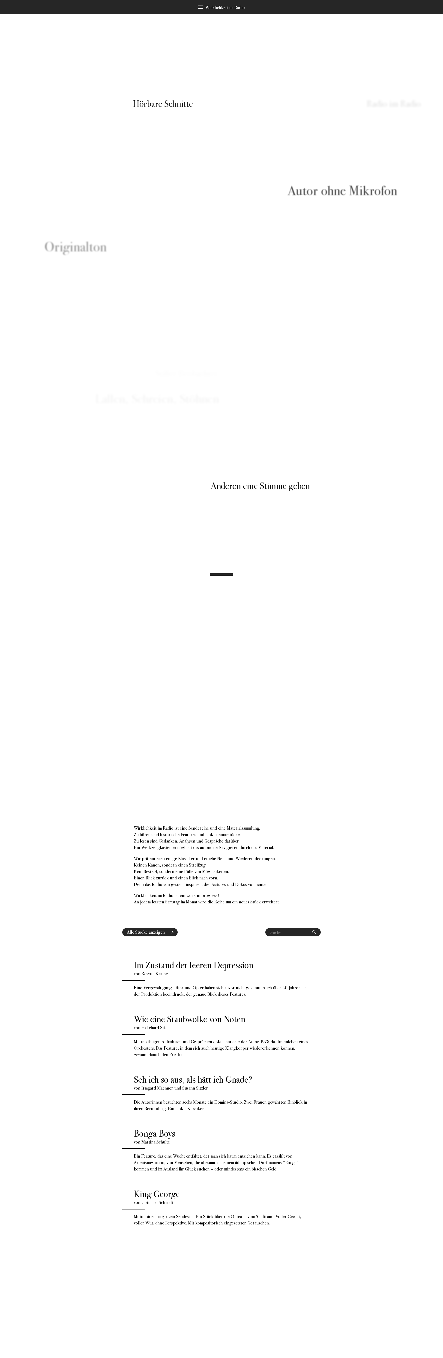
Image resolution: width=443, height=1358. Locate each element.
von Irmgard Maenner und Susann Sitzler (220, 1092)
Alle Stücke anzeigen (146, 932)
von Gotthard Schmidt (217, 1207)
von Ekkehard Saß (221, 1035)
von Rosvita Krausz (221, 978)
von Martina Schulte (216, 1150)
